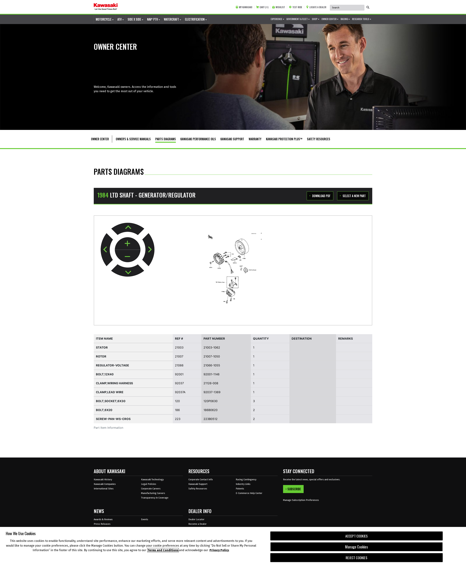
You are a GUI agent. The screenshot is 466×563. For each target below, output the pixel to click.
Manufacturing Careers (153, 493)
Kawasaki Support (197, 484)
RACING (344, 19)
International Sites (104, 488)
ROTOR (101, 356)
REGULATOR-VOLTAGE (112, 365)
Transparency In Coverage (154, 497)
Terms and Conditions (163, 550)
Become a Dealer (197, 524)
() (264, 7)
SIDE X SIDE (135, 19)
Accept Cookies (356, 536)
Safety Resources (197, 488)
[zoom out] (128, 256)
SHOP (315, 19)
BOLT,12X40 (105, 374)
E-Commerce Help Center (249, 493)
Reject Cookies (356, 557)
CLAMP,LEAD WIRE (109, 392)
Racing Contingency (246, 479)
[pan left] (106, 249)
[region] (233, 545)
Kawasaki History (103, 479)
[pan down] (127, 270)
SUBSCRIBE (294, 489)
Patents (240, 488)
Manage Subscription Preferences (301, 500)
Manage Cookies (356, 547)
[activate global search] (367, 7)
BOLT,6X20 (104, 410)
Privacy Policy (219, 550)
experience (277, 19)
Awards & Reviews (103, 519)
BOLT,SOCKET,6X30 (110, 401)
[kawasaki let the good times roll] (106, 7)
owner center (329, 19)
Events (144, 519)
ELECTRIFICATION (195, 19)
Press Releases (102, 524)
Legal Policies (148, 484)
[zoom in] (128, 243)
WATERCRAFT (172, 19)
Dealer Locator (196, 519)
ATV (119, 19)
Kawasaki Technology (152, 479)
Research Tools (361, 19)
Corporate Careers (151, 488)
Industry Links (243, 484)
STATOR (102, 347)
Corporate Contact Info (200, 479)
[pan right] (148, 249)
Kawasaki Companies (105, 484)
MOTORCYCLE (104, 19)
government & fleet (297, 19)
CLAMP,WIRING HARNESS (114, 383)
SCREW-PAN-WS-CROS (113, 419)
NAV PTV (153, 19)
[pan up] (127, 229)
